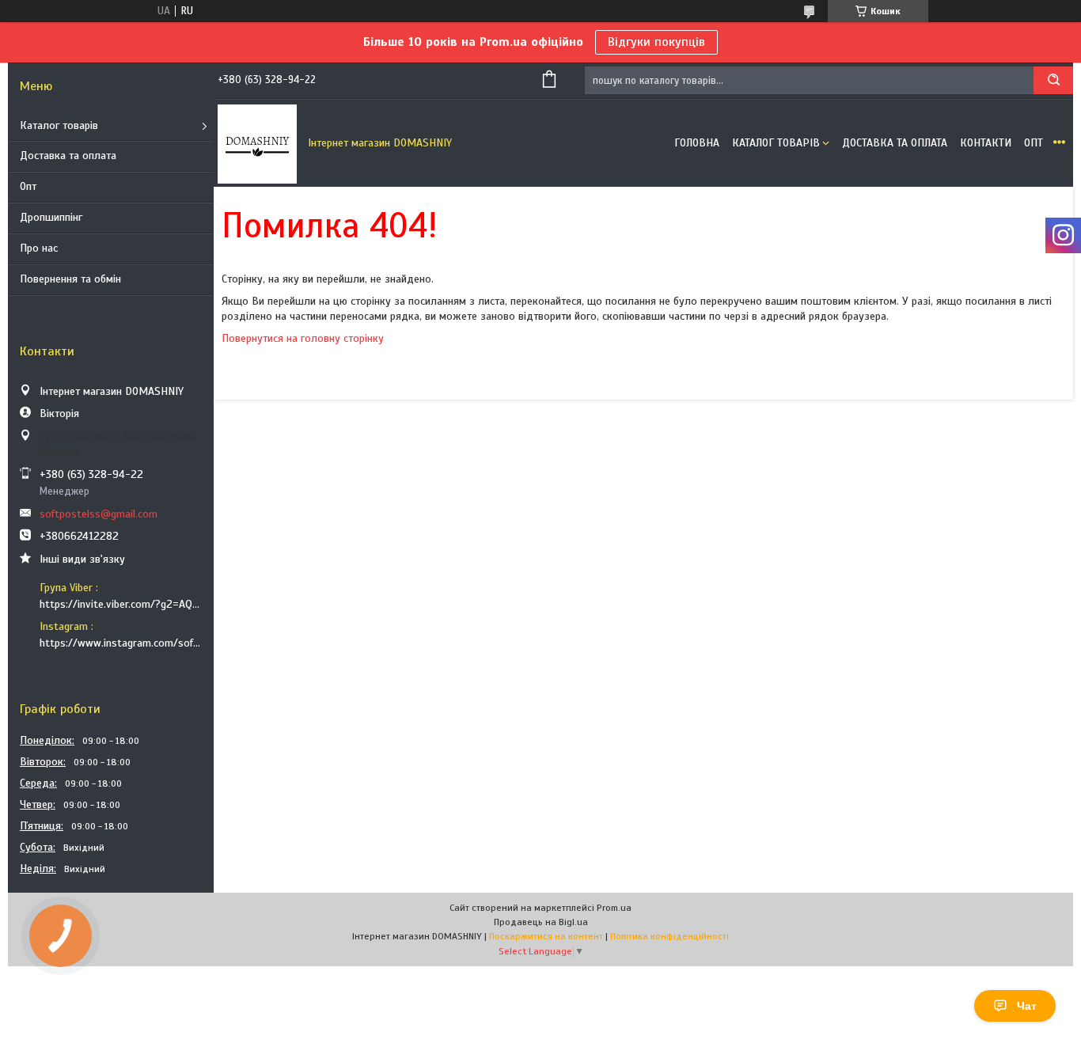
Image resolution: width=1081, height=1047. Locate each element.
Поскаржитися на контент (546, 936)
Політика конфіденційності (669, 936)
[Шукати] (1053, 80)
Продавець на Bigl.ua (541, 922)
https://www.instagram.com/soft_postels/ (121, 643)
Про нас (39, 248)
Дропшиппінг (51, 217)
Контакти (985, 143)
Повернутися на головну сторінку (303, 338)
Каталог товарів (59, 125)
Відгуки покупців (656, 42)
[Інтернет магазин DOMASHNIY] (257, 143)
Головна (696, 143)
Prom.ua (614, 907)
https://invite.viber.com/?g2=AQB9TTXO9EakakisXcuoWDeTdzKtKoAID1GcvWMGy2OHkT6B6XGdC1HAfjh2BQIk (121, 604)
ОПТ (1033, 143)
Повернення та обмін (70, 279)
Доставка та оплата (68, 155)
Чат (1027, 1006)
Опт (28, 186)
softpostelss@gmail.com (98, 514)
